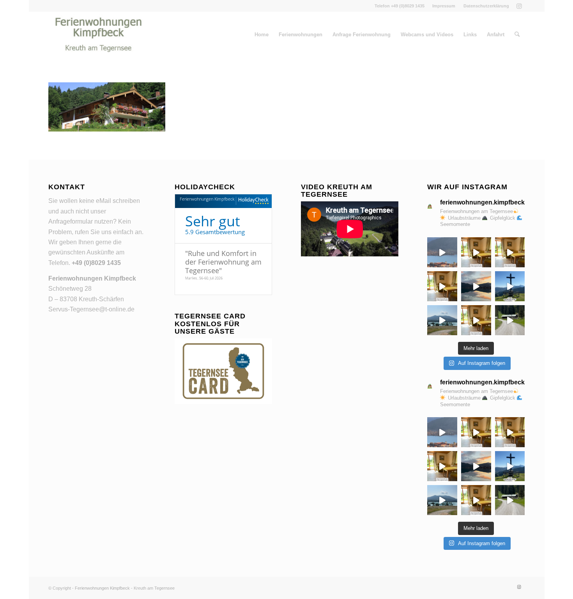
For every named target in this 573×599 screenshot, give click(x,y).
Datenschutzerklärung (486, 6)
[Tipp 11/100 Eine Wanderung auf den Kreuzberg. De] (510, 286)
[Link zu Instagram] (519, 6)
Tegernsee (164, 588)
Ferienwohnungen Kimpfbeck (207, 199)
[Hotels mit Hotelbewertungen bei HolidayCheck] (252, 201)
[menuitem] (444, 6)
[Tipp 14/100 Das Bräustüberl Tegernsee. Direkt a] (476, 252)
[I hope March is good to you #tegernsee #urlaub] (476, 286)
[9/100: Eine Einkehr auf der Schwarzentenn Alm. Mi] (510, 320)
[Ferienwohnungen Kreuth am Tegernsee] (98, 35)
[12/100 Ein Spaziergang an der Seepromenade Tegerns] (442, 286)
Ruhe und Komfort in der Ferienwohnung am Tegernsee (223, 262)
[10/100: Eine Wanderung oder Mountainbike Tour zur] (476, 320)
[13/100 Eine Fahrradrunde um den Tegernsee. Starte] (510, 252)
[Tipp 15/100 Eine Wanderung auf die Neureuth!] (442, 252)
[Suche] (517, 35)
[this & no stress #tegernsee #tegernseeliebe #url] (442, 320)
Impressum (443, 6)
